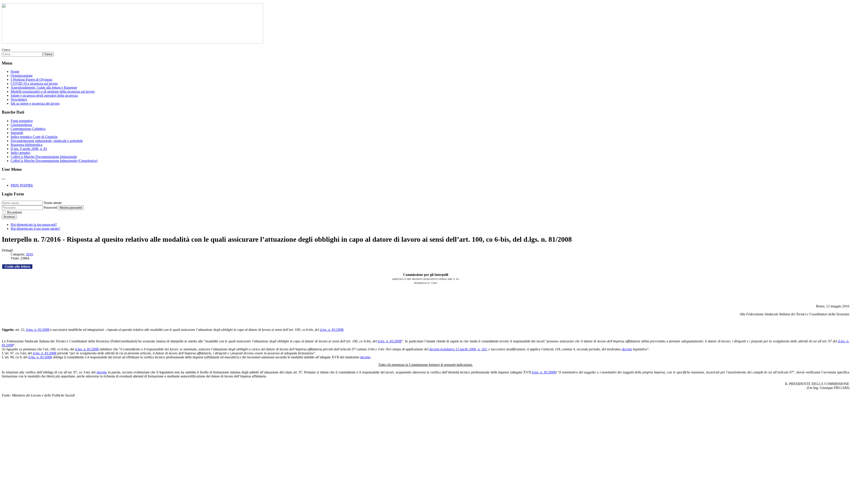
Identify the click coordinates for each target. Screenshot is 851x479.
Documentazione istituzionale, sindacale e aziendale (47, 141)
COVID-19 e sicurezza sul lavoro (34, 83)
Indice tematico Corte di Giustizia (34, 137)
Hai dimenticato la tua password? (34, 224)
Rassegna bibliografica (26, 145)
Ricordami (14, 212)
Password (50, 207)
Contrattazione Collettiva (28, 129)
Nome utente (53, 203)
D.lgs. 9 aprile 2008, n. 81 (29, 149)
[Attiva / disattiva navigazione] (3, 179)
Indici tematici (20, 153)
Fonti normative (22, 121)
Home (15, 71)
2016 (29, 254)
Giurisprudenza (21, 125)
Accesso (9, 216)
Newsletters (19, 99)
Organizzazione (22, 75)
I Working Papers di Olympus (31, 79)
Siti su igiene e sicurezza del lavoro (35, 103)
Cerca (6, 50)
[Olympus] (132, 42)
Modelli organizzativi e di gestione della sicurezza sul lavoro (53, 91)
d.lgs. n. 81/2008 (37, 330)
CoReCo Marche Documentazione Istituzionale (44, 157)
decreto (627, 349)
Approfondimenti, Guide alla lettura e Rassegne (44, 87)
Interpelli (17, 133)
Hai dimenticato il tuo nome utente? (35, 228)
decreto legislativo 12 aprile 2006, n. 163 (458, 349)
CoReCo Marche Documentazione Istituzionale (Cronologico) (54, 161)
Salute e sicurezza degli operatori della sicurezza (44, 95)
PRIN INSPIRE (22, 185)
